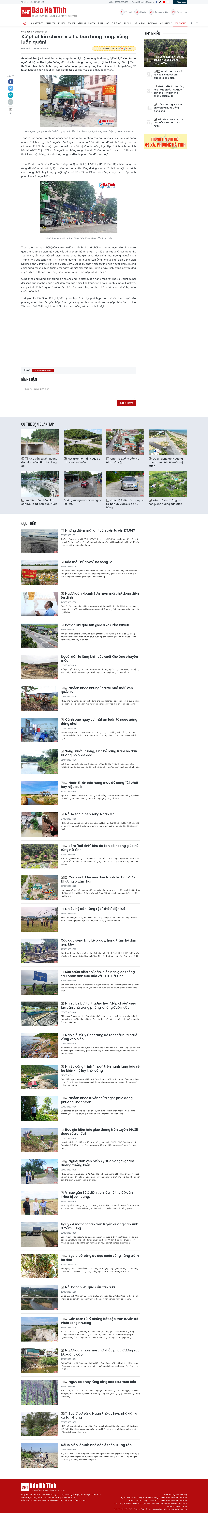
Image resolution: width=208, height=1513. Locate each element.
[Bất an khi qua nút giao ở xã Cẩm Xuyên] (39, 635)
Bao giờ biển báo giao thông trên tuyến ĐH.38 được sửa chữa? (99, 1132)
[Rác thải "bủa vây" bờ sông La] (39, 572)
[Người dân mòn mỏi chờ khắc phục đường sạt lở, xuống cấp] (39, 1360)
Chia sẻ (10, 76)
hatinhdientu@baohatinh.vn (173, 1503)
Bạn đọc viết (41, 32)
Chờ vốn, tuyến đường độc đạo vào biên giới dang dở (39, 462)
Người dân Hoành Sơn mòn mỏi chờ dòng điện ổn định (100, 596)
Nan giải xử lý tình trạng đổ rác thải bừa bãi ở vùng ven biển (99, 1037)
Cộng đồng (180, 23)
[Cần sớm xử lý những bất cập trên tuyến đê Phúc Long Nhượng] (39, 1329)
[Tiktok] (160, 2)
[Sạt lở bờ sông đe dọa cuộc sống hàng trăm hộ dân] (39, 1266)
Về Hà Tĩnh (140, 23)
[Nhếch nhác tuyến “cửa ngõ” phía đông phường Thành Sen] (39, 1108)
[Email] (10, 95)
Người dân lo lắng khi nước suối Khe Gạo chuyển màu (99, 659)
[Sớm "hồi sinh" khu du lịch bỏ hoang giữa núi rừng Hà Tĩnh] (39, 856)
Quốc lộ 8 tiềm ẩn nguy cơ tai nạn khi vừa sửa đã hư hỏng (125, 504)
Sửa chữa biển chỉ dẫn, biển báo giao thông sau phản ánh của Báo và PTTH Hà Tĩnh (98, 974)
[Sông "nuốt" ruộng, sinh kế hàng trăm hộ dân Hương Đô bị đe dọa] (39, 761)
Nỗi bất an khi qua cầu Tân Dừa (89, 1287)
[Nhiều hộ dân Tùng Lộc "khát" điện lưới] (39, 919)
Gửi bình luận (126, 403)
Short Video (37, 23)
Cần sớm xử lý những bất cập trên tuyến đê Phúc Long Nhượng (99, 1321)
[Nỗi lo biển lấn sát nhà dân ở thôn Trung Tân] (39, 1455)
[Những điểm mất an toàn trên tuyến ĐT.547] (39, 541)
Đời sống (152, 23)
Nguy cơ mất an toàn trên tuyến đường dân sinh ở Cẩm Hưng (99, 1226)
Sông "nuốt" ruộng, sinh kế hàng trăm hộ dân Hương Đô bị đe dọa (99, 753)
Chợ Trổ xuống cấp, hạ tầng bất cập (122, 460)
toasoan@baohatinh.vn (177, 1506)
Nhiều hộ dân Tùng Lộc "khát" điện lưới (95, 909)
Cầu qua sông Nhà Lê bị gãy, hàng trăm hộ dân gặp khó (98, 943)
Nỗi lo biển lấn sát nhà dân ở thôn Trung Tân (96, 1445)
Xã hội (71, 23)
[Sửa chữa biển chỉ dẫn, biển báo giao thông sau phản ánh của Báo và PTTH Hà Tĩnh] (39, 982)
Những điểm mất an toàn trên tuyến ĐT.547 (99, 531)
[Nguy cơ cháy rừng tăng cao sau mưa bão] (39, 1392)
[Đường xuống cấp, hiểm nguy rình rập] (83, 484)
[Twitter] (10, 88)
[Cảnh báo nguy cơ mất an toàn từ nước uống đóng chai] (39, 730)
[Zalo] (168, 2)
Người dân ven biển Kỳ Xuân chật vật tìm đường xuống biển (168, 75)
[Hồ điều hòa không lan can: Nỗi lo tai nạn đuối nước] (40, 484)
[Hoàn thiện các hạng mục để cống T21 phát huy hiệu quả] (39, 793)
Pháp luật (103, 23)
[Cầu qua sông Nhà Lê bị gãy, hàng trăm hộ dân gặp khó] (39, 951)
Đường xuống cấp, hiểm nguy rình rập (82, 501)
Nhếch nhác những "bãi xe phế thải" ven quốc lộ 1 (97, 690)
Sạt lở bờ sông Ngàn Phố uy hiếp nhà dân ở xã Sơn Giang (99, 1416)
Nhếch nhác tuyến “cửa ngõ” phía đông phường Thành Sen (97, 1100)
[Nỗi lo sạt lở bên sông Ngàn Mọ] (39, 824)
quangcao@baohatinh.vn (160, 1509)
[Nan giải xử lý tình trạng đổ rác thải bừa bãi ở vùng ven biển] (39, 1045)
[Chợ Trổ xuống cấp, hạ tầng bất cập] (125, 442)
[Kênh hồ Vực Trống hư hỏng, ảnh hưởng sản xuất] (168, 484)
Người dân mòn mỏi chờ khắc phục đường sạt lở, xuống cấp (100, 1352)
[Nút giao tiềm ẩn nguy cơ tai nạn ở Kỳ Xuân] (83, 442)
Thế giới (128, 23)
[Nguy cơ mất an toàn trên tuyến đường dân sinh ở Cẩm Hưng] (39, 1234)
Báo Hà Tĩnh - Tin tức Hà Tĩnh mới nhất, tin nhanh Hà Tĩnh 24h (50, 12)
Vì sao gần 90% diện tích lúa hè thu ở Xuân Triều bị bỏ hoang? (97, 1195)
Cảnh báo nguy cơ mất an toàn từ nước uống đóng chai (169, 108)
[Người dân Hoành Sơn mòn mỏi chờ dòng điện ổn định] (39, 604)
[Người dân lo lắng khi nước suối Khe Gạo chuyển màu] (39, 667)
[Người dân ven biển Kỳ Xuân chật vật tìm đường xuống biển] (39, 1171)
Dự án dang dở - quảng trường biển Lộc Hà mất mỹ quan (166, 462)
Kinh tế (62, 23)
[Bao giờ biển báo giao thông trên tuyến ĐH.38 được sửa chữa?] (39, 1140)
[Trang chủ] (24, 23)
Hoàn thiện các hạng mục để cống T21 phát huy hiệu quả (99, 785)
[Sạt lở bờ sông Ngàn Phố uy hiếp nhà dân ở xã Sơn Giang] (39, 1424)
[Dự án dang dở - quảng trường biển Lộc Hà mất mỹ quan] (168, 442)
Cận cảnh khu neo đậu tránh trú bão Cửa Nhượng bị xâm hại (98, 879)
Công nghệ (166, 23)
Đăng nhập (181, 2)
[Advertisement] (78, 331)
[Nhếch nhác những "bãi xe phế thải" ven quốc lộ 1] (39, 698)
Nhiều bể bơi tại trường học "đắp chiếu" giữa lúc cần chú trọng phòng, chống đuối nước (169, 91)
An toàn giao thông (42, 370)
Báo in (143, 12)
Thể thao (116, 23)
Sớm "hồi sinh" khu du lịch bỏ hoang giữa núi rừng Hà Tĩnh (169, 60)
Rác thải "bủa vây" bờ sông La (88, 562)
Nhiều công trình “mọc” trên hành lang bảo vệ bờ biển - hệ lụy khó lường (100, 1069)
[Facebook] (156, 2)
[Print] (10, 102)
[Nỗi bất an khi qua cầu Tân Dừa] (39, 1297)
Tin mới (129, 12)
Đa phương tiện (161, 12)
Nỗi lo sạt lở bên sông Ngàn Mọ (89, 814)
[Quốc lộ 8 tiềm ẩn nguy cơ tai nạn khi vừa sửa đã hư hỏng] (125, 484)
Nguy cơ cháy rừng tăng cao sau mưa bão (102, 1382)
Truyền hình (182, 12)
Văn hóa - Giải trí (86, 23)
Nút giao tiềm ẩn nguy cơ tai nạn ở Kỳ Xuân (82, 460)
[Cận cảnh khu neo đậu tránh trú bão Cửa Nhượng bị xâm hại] (39, 887)
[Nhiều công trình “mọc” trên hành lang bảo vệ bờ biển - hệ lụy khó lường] (39, 1077)
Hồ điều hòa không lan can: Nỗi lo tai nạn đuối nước (169, 123)
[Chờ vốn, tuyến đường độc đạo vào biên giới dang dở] (40, 442)
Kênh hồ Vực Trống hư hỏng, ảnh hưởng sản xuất (165, 502)
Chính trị (50, 23)
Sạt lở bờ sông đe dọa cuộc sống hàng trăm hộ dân (100, 1258)
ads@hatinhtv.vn (179, 1509)
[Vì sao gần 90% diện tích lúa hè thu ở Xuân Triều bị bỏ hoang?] (39, 1203)
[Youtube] (164, 2)
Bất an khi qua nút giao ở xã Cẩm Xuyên (96, 625)
